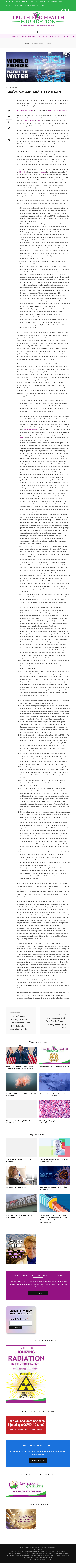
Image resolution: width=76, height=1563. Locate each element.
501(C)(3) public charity (49, 1547)
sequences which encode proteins (48, 388)
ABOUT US (40, 6)
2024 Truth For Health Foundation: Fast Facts (54, 1066)
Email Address (19, 1319)
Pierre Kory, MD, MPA (24, 110)
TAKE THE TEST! (38, 1293)
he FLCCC (21, 172)
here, (29, 120)
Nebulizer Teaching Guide (16, 1187)
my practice (42, 172)
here (26, 120)
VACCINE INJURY (29, 6)
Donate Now (38, 1460)
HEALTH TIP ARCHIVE (59, 36)
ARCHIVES (33, 2)
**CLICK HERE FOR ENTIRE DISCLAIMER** (38, 1559)
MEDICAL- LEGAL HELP (14, 6)
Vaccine (14, 87)
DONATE (25, 2)
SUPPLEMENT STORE (13, 2)
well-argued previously (31, 429)
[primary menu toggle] (38, 32)
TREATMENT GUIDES (55, 2)
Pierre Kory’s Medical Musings (57, 110)
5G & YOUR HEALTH (43, 36)
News (8, 87)
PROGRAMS (42, 2)
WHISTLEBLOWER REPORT (25, 36)
